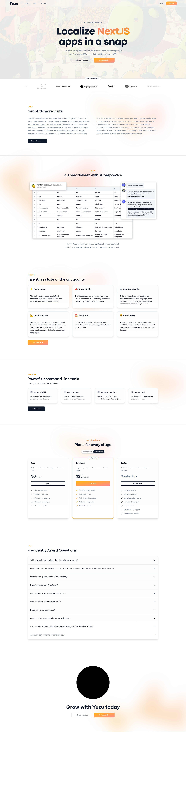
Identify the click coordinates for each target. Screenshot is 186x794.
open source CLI (39, 383)
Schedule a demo (82, 60)
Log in (161, 3)
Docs (26, 3)
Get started (104, 60)
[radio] (87, 451)
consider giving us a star (48, 301)
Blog (34, 3)
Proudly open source (94, 22)
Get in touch (137, 483)
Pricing (43, 3)
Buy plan (93, 483)
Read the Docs (36, 409)
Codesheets (102, 244)
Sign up (171, 3)
